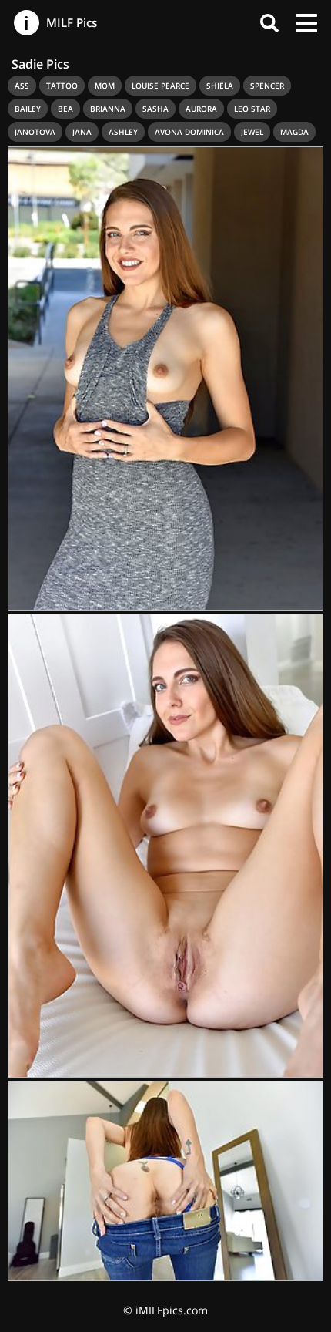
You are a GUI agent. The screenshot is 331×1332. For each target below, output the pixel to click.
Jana (82, 131)
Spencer (267, 85)
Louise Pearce (160, 85)
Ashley (123, 131)
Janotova (35, 131)
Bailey (28, 108)
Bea (65, 108)
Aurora (201, 108)
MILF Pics (70, 22)
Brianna (107, 108)
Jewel (252, 131)
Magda (294, 131)
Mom (105, 85)
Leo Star (252, 108)
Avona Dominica (189, 131)
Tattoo (62, 85)
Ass (22, 85)
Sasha (155, 108)
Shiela (219, 85)
